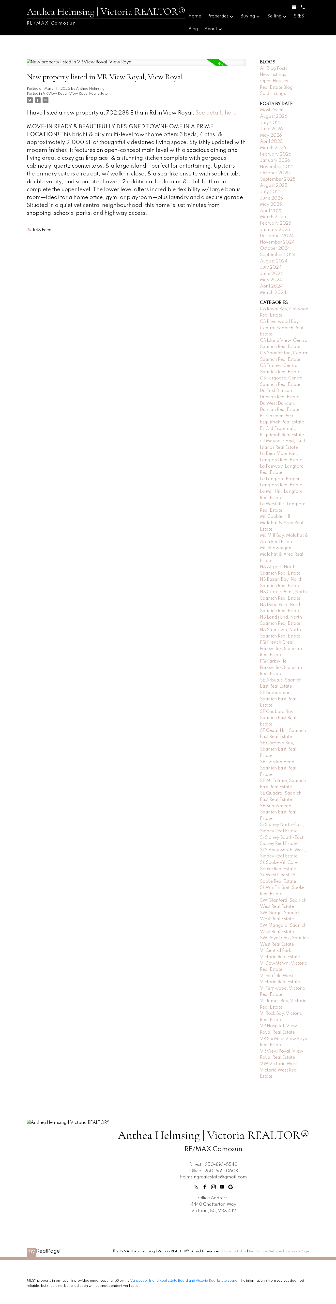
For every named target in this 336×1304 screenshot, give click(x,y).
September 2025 (277, 179)
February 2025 (275, 223)
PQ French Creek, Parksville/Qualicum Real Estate (281, 648)
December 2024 (277, 236)
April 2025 (271, 211)
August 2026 (273, 116)
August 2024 (273, 261)
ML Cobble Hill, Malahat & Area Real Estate (281, 522)
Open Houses (274, 81)
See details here (216, 113)
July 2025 (270, 192)
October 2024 (275, 248)
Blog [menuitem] (193, 29)
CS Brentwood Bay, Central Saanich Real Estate (281, 327)
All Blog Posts (273, 68)
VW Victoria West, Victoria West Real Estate (279, 1070)
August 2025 (273, 185)
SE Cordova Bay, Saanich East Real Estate (278, 749)
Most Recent (272, 110)
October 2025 (275, 173)
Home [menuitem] (195, 16)
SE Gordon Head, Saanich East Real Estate (278, 768)
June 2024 (271, 274)
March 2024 (273, 292)
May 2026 (271, 135)
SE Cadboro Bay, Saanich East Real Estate (278, 718)
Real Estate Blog (276, 87)
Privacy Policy (235, 1251)
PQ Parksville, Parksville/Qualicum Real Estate (281, 667)
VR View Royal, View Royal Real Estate (75, 93)
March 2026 (273, 148)
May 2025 (271, 204)
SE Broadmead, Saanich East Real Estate (278, 699)
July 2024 (270, 267)
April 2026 (271, 141)
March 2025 (273, 217)
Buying (248, 16)
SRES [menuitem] (299, 16)
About (210, 29)
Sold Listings (273, 93)
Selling (274, 16)
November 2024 (277, 242)
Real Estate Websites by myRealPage (279, 1251)
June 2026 (271, 129)
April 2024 (271, 286)
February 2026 (275, 154)
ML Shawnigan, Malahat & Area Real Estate (281, 554)
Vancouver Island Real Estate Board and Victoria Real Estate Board (183, 1280)
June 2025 (271, 198)
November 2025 (277, 167)
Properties (218, 16)
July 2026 (270, 123)
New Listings (273, 74)
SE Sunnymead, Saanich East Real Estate (278, 812)
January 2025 (275, 230)
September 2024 (277, 255)
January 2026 (275, 160)
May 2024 (271, 280)
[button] (196, 1187)
